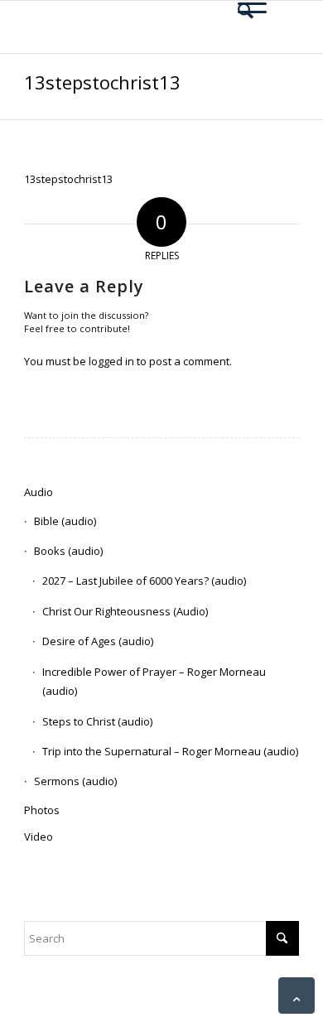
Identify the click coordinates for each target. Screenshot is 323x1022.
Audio (38, 491)
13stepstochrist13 (102, 82)
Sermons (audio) (75, 781)
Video (38, 836)
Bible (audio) (65, 520)
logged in (111, 361)
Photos (42, 810)
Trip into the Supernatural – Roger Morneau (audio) (170, 751)
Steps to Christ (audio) (97, 721)
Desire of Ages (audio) (97, 641)
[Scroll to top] (296, 995)
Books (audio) (68, 550)
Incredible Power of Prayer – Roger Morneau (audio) (154, 681)
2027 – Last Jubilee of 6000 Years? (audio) (144, 580)
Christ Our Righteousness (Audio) (125, 611)
